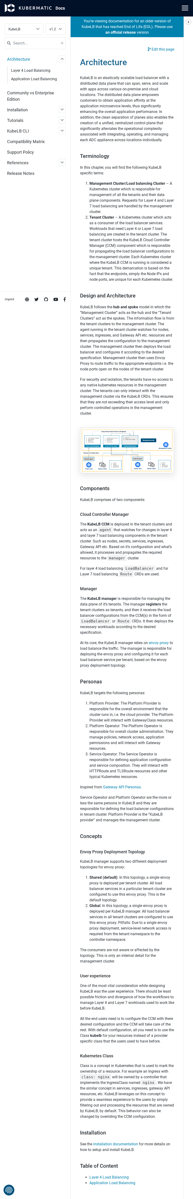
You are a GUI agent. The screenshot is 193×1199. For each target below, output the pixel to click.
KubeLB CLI (18, 130)
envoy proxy (159, 643)
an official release (120, 32)
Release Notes (20, 173)
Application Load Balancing (34, 79)
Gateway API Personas (122, 787)
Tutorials (15, 120)
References (17, 162)
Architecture (18, 59)
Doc (60, 8)
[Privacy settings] (9, 1190)
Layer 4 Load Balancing (30, 70)
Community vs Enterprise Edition (30, 96)
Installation (17, 109)
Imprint (9, 299)
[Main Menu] (185, 8)
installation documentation (115, 1144)
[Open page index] (188, 607)
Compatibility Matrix (26, 141)
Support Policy (20, 152)
